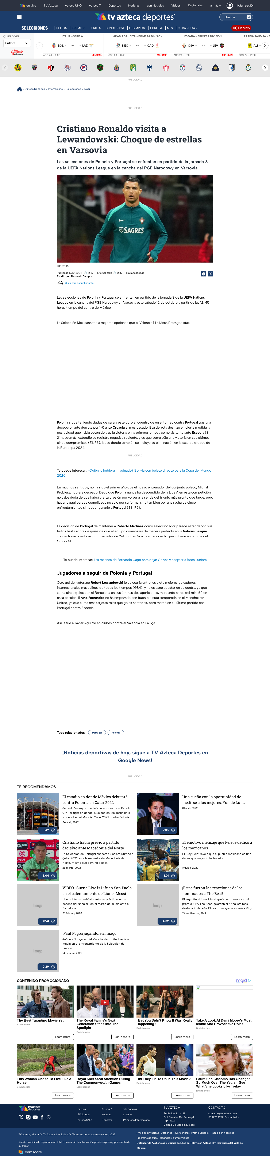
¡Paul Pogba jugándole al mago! (89, 933)
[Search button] (249, 17)
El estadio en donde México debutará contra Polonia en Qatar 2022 (95, 799)
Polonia (116, 732)
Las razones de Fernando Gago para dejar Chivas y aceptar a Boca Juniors (150, 560)
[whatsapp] (48, 1118)
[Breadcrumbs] (21, 89)
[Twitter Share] (210, 273)
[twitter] (21, 1119)
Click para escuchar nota (79, 283)
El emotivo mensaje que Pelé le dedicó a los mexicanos (217, 845)
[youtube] (35, 1119)
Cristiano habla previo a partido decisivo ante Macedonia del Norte (93, 845)
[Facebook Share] (203, 273)
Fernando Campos (81, 276)
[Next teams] (265, 67)
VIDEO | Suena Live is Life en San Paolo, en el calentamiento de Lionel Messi (97, 890)
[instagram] (28, 1119)
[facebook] (42, 1119)
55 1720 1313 (215, 1117)
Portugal (97, 732)
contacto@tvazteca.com (222, 1113)
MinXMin (97, 55)
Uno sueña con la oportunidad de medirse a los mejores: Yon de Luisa (214, 799)
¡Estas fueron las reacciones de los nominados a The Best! (212, 890)
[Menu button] (34, 17)
